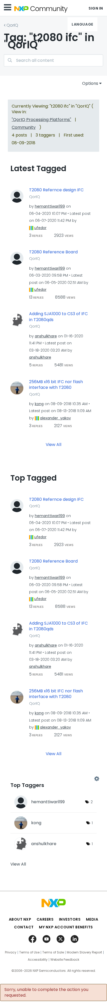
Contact (24, 927)
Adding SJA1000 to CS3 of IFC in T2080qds (58, 317)
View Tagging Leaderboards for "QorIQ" (53, 778)
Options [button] (90, 83)
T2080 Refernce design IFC (56, 190)
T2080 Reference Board (53, 252)
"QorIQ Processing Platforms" (41, 120)
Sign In (96, 8)
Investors (70, 919)
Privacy (10, 952)
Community (24, 127)
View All (53, 444)
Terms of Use (29, 952)
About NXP (20, 919)
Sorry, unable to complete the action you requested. (46, 992)
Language (82, 24)
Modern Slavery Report (84, 952)
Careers (45, 919)
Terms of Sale (53, 952)
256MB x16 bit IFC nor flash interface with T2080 (56, 385)
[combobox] (53, 60)
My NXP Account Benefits (66, 927)
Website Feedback (64, 959)
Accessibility (38, 959)
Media (92, 919)
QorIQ (12, 25)
